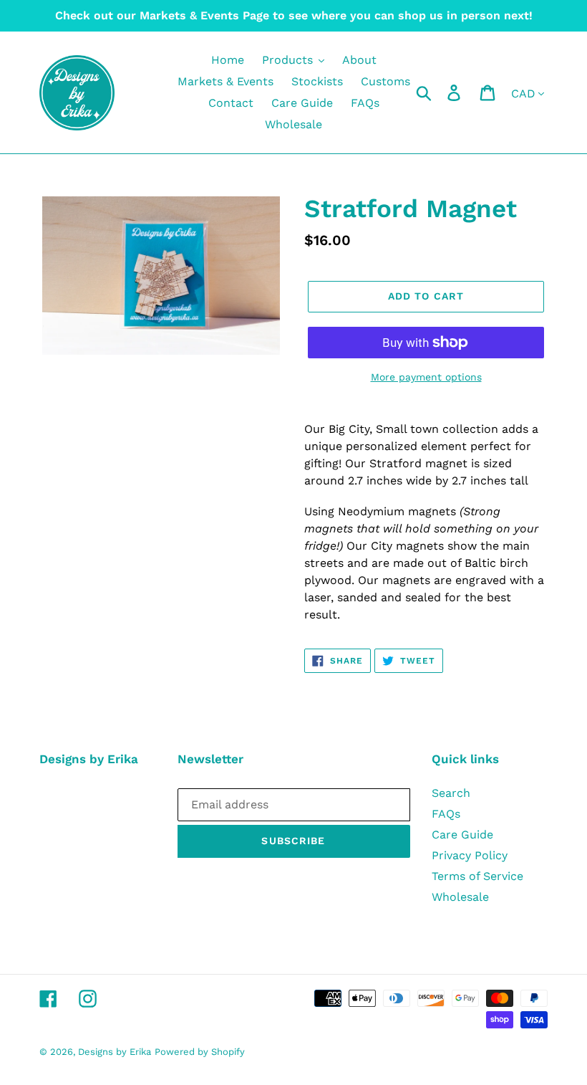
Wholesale (460, 897)
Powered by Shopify (200, 1051)
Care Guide (462, 834)
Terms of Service (477, 876)
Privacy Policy (470, 855)
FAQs (446, 814)
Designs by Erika (114, 1051)
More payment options (426, 377)
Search (451, 793)
